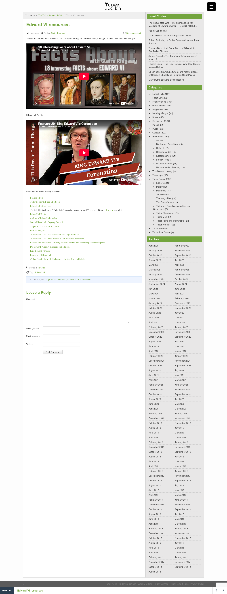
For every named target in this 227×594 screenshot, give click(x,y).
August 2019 (155, 427)
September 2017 (183, 480)
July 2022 (179, 341)
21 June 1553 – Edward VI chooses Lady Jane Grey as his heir (57, 259)
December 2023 (182, 303)
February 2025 (182, 269)
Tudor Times (158, 228)
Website (29, 344)
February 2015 (156, 557)
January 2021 (181, 384)
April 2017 (153, 494)
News (155, 117)
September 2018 (183, 451)
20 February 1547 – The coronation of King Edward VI (54, 235)
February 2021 (156, 384)
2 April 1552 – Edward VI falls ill (45, 226)
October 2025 (155, 255)
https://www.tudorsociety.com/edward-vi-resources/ (68, 279)
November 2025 (182, 250)
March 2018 (180, 466)
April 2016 (153, 523)
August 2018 (155, 456)
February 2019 (156, 442)
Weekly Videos (145, 583)
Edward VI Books (38, 214)
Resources (157, 136)
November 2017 (182, 475)
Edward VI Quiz (37, 230)
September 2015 (183, 538)
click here (109, 210)
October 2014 (155, 566)
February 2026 (182, 245)
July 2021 (179, 370)
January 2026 (155, 250)
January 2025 (155, 274)
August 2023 (155, 312)
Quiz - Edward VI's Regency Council (46, 222)
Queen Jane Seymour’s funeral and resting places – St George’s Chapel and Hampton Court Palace (174, 73)
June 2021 (154, 375)
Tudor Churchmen (165, 212)
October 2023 (155, 307)
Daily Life (160, 148)
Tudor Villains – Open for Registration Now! (170, 35)
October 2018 (155, 451)
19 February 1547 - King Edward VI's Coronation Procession (57, 239)
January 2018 (181, 470)
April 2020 (153, 408)
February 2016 (156, 528)
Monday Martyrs (160, 113)
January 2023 (181, 327)
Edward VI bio (36, 198)
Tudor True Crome (161, 232)
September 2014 (183, 566)
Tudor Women (163, 224)
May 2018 (179, 461)
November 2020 (182, 389)
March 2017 (180, 494)
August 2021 (155, 370)
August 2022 (155, 341)
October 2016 (155, 509)
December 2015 (156, 533)
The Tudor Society (46, 15)
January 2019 (181, 442)
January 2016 (181, 528)
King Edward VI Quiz (40, 251)
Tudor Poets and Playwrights (170, 220)
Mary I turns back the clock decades (166, 79)
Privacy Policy (197, 583)
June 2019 (154, 432)
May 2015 (179, 547)
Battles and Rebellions (167, 144)
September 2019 (183, 423)
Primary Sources (164, 163)
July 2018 (179, 456)
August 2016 (155, 514)
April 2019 (153, 437)
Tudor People (159, 178)
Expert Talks (158, 93)
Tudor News (111, 583)
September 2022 (183, 336)
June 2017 (154, 490)
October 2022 (155, 336)
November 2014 (182, 562)
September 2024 (157, 283)
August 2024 (181, 283)
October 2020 (155, 394)
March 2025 (154, 269)
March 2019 (180, 437)
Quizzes (156, 132)
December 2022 (156, 331)
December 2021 (156, 360)
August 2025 (155, 260)
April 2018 (153, 466)
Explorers (161, 182)
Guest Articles (159, 105)
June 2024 (180, 288)
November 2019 (182, 418)
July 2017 (179, 485)
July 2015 (179, 542)
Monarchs (161, 190)
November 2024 (156, 279)
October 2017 (155, 480)
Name (32, 328)
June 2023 (154, 317)
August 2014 (155, 571)
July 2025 (179, 260)
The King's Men (164, 198)
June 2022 (154, 346)
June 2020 (154, 403)
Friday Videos (159, 101)
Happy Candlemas (158, 30)
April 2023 (153, 322)
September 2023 (183, 307)
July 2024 (153, 288)
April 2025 (180, 264)
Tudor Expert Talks (179, 583)
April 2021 (153, 379)
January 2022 (181, 355)
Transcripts (157, 175)
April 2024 (180, 293)
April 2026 (153, 245)
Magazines (157, 109)
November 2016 (182, 504)
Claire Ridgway (58, 33)
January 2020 (181, 413)
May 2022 (179, 346)
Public (60, 15)
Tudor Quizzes (161, 583)
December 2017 (156, 475)
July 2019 (179, 427)
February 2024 (182, 298)
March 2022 (180, 351)
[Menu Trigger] (211, 6)
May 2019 (179, 432)
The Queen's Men (165, 202)
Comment (30, 299)
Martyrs (160, 186)
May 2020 (179, 403)
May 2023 (179, 317)
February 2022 (156, 355)
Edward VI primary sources (42, 206)
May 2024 (153, 293)
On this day (158, 120)
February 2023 (156, 327)
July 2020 (179, 399)
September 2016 (183, 509)
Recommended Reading (168, 167)
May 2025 (153, 264)
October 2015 (155, 538)
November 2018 (182, 446)
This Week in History (162, 171)
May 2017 (179, 490)
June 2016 (154, 518)
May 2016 (179, 518)
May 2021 (179, 375)
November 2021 (182, 360)
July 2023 (179, 312)
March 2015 (180, 552)
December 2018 (156, 446)
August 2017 (155, 485)
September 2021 (183, 365)
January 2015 (181, 557)
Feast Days (158, 97)
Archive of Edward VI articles (43, 218)
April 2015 (153, 552)
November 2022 (182, 331)
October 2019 (155, 423)
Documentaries (163, 151)
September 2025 (183, 255)
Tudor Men (161, 216)
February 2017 (156, 499)
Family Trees (162, 159)
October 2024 (181, 279)
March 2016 (180, 523)
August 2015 (155, 542)
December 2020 (156, 389)
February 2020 (156, 413)
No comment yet (133, 33)
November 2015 (182, 533)
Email (33, 336)
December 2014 (156, 562)
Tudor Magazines (127, 583)
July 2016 (179, 514)
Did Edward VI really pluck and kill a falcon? (50, 247)
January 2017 (181, 499)
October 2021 (155, 365)
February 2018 (156, 470)
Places (155, 124)
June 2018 (154, 461)
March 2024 (154, 298)
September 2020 (183, 394)
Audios (159, 140)
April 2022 (153, 351)
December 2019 (156, 418)
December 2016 (156, 504)
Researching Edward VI (40, 255)
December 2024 (182, 274)
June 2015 (154, 547)
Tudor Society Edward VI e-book (45, 202)
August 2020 (155, 399)
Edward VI (40, 272)
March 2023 (180, 322)
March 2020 (180, 408)
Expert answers (163, 155)
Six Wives (161, 194)
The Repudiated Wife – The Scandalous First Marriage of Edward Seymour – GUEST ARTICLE (173, 24)
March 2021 (180, 379)
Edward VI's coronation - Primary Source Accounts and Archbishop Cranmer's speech (67, 243)
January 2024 (155, 303)
